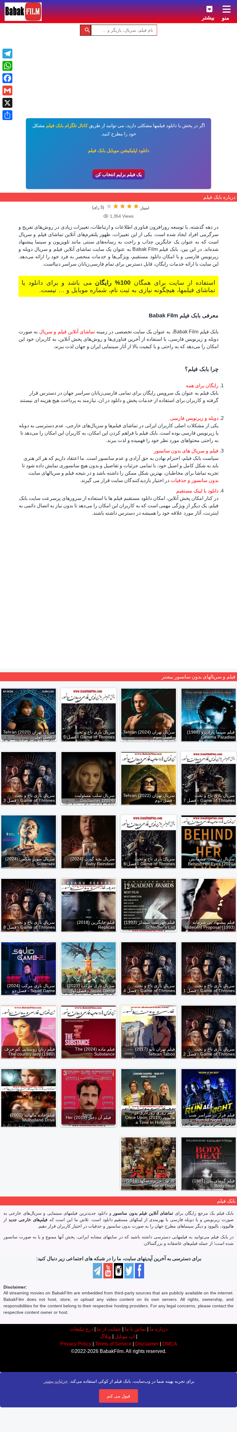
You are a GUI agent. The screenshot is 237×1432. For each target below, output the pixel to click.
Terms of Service (113, 1343)
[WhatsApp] (7, 66)
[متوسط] (122, 206)
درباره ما (159, 1329)
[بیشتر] (205, 8)
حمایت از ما (109, 1329)
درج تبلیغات (81, 1329)
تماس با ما (135, 1329)
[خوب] (116, 206)
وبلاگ (105, 1336)
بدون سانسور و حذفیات (194, 480)
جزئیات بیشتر (56, 1381)
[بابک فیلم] (23, 11)
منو (225, 18)
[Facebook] (7, 78)
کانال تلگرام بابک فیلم (67, 125)
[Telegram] (7, 53)
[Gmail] (7, 90)
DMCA (169, 1343)
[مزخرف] (136, 206)
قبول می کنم (118, 1396)
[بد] (129, 206)
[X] (7, 103)
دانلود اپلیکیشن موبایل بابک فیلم (118, 150)
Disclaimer (147, 1343)
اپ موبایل (125, 1336)
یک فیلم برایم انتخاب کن (118, 174)
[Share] (7, 115)
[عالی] (109, 206)
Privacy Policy (75, 1343)
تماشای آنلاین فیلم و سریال (67, 331)
